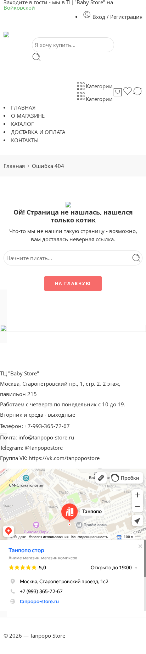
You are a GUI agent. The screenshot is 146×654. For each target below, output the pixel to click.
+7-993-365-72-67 (47, 426)
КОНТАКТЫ (25, 140)
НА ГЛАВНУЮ (73, 283)
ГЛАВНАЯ (23, 107)
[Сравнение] (137, 92)
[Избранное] (128, 92)
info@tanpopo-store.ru (46, 437)
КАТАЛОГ (22, 124)
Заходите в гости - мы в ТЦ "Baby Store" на (58, 5)
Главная (14, 166)
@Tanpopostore (44, 447)
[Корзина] (118, 92)
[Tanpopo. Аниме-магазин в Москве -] (51, 34)
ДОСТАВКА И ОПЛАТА (38, 132)
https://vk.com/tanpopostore (64, 458)
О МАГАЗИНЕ (28, 115)
